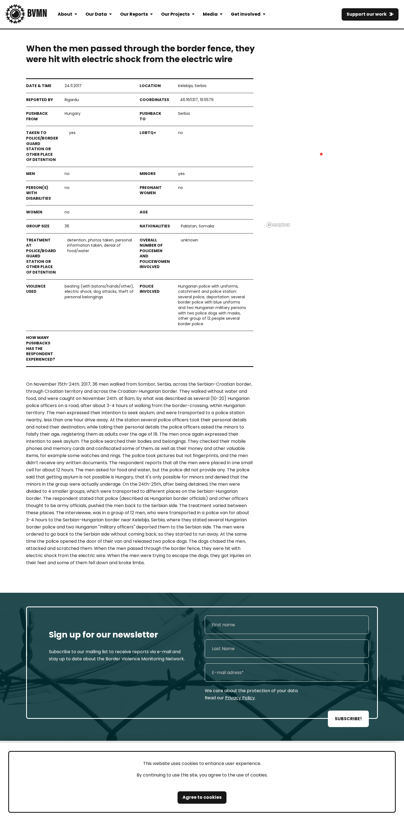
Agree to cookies (202, 797)
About (65, 14)
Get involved (246, 14)
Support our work (367, 14)
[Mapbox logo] (278, 225)
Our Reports (134, 14)
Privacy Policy (240, 698)
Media (210, 14)
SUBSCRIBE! (348, 719)
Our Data (96, 14)
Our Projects (175, 14)
